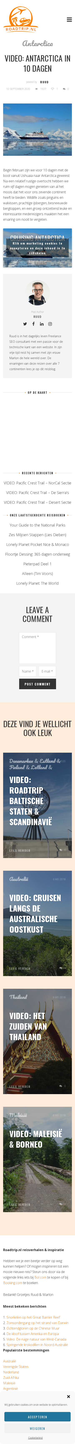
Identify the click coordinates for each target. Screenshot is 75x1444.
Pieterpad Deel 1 (37, 563)
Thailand (18, 997)
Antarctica (37, 43)
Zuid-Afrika (11, 1377)
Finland (17, 767)
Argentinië (10, 1388)
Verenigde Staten (15, 1366)
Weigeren (37, 1428)
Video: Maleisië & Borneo (35, 1139)
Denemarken (21, 761)
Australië (18, 879)
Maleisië (18, 1115)
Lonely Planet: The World (37, 583)
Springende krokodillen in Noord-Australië (37, 1344)
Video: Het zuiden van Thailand (28, 1026)
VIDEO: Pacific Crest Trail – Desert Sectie (37, 502)
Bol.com (40, 1277)
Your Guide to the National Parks (37, 525)
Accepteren (37, 1416)
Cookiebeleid (35, 1438)
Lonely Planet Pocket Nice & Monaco (37, 544)
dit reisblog (47, 369)
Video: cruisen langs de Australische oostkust (35, 913)
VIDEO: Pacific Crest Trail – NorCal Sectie (37, 482)
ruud (44, 82)
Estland (47, 761)
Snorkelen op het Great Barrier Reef (33, 1317)
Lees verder (20, 850)
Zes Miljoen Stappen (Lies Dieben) (37, 534)
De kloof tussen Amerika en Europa (32, 1333)
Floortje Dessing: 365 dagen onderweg (37, 554)
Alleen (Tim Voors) (37, 573)
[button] (68, 1396)
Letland (39, 767)
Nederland (11, 1372)
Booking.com (12, 1282)
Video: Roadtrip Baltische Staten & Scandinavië (30, 800)
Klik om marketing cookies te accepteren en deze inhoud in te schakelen (37, 248)
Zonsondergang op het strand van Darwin (37, 1322)
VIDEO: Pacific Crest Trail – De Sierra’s (37, 492)
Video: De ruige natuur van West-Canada (36, 1339)
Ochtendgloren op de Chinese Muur (33, 1328)
